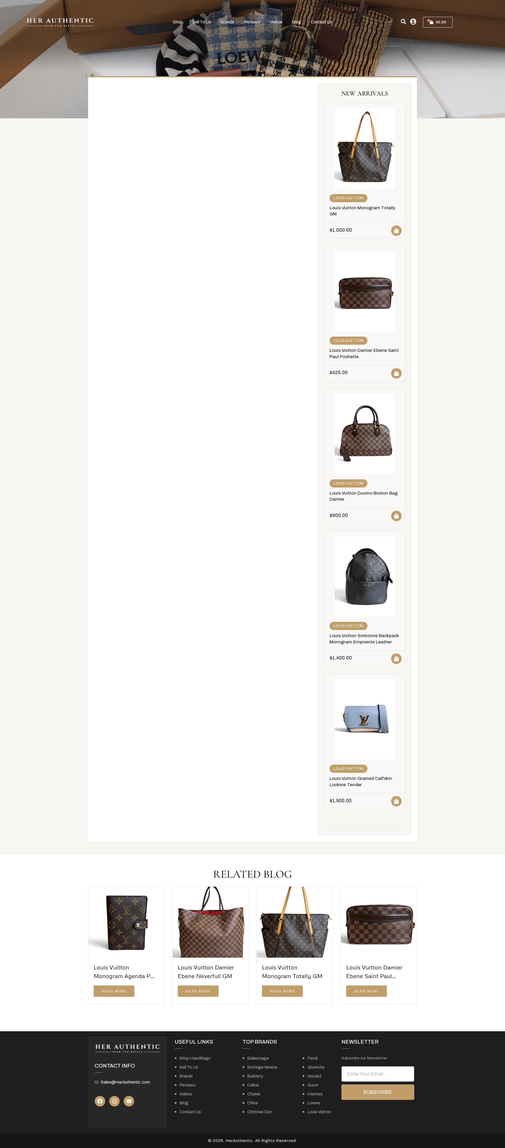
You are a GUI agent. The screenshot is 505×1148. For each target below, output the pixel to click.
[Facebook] (100, 1101)
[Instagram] (114, 1101)
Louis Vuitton (348, 198)
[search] (403, 21)
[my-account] (413, 21)
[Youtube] (129, 1101)
